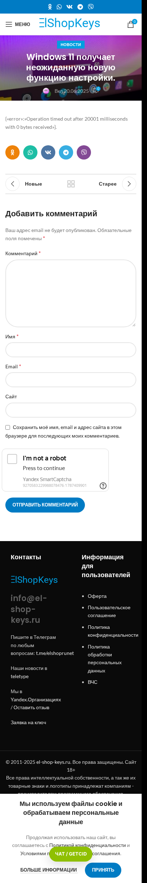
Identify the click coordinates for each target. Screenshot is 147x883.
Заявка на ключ (28, 722)
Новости (71, 44)
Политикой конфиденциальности (88, 845)
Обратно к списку (70, 184)
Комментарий (23, 252)
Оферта (97, 596)
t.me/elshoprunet (55, 653)
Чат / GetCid (71, 854)
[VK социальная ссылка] (69, 6)
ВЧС (92, 682)
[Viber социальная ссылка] (91, 6)
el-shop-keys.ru (53, 762)
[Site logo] (71, 24)
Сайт (11, 396)
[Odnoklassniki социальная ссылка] (50, 6)
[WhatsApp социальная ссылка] (59, 6)
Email (13, 366)
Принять (103, 870)
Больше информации (49, 870)
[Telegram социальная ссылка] (80, 6)
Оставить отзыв (31, 707)
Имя (12, 336)
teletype (20, 676)
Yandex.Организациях (36, 699)
